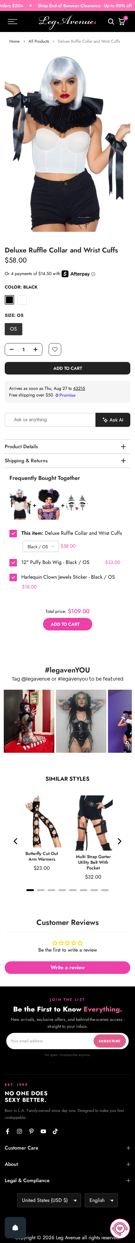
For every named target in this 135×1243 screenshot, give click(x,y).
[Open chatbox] (120, 1229)
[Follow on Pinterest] (31, 1131)
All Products (39, 41)
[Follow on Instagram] (19, 1131)
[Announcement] (66, 6)
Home (14, 41)
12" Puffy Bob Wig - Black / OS (55, 562)
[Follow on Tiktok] (55, 1131)
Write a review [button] (68, 967)
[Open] (15, 1227)
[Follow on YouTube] (43, 1131)
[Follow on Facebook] (7, 1131)
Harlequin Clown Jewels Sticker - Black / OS (68, 577)
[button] (29, 721)
